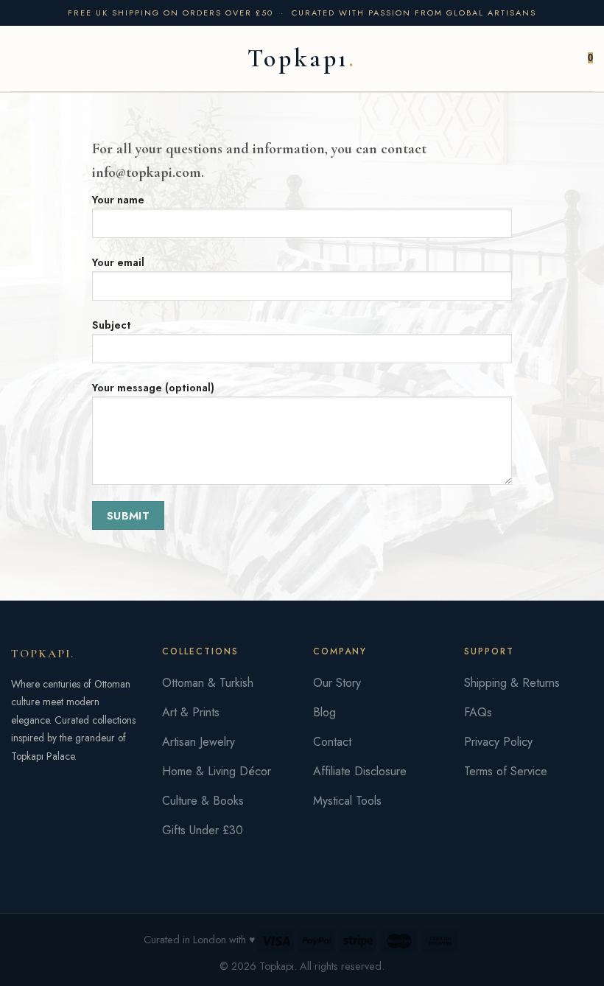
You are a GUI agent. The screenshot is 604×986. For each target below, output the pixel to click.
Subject (111, 325)
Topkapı (297, 58)
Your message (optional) (153, 387)
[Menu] (20, 59)
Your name (118, 199)
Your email (118, 262)
